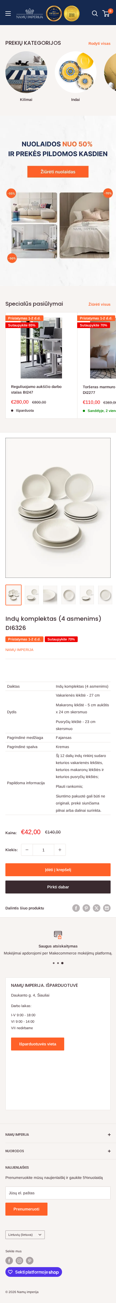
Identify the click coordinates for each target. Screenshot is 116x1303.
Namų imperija (19, 650)
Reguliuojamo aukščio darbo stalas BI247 (36, 389)
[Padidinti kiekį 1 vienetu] (60, 849)
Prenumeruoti (26, 1209)
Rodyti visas (99, 43)
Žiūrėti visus (99, 304)
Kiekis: (11, 850)
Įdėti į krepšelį (58, 869)
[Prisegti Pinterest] (86, 908)
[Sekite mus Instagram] (19, 1260)
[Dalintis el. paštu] (107, 908)
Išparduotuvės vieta (37, 1044)
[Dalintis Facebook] (76, 908)
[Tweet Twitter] (96, 908)
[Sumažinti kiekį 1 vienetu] (27, 849)
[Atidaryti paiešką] (95, 13)
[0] (106, 13)
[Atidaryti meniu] (8, 13)
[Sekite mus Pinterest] (29, 1260)
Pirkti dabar (58, 887)
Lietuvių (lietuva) (20, 1235)
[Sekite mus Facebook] (9, 1260)
